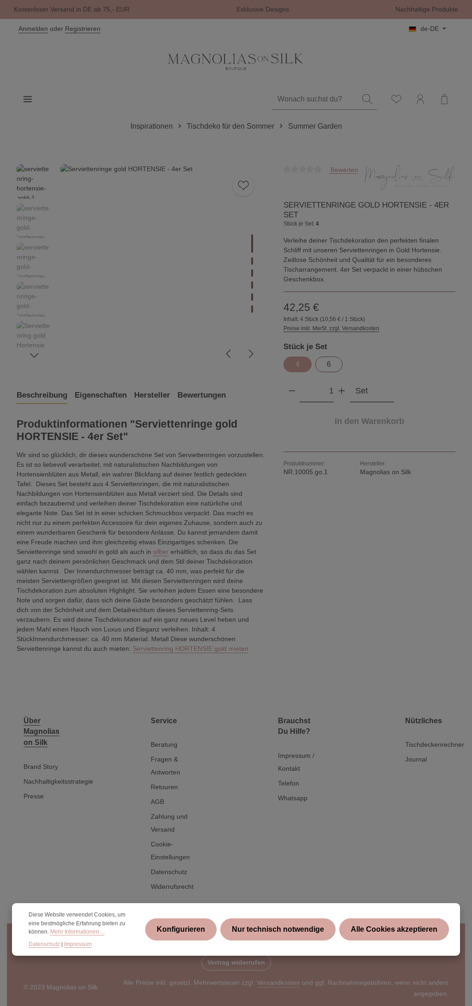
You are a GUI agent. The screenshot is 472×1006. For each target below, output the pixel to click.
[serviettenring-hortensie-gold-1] (162, 266)
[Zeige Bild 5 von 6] (252, 297)
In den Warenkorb (369, 421)
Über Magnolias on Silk (41, 731)
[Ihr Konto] (420, 99)
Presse (34, 796)
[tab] (42, 395)
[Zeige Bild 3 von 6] (252, 273)
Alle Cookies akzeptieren (394, 929)
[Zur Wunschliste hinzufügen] (243, 185)
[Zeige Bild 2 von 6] (252, 261)
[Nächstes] (250, 353)
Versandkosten (278, 982)
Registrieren (82, 28)
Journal (416, 759)
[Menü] (28, 99)
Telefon (288, 783)
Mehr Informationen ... (77, 932)
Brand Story (41, 766)
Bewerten (343, 169)
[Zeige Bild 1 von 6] (252, 243)
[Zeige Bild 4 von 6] (252, 285)
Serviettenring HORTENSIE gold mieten (190, 648)
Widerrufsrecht (172, 886)
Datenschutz (169, 871)
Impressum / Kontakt (296, 762)
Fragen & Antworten (165, 766)
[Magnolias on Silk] (409, 178)
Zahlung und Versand (169, 823)
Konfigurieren (181, 929)
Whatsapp (292, 798)
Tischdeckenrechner (434, 744)
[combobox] (315, 99)
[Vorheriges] (229, 353)
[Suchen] (367, 99)
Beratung (164, 744)
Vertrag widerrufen (236, 962)
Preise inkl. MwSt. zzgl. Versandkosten (331, 328)
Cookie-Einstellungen (170, 850)
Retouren (164, 787)
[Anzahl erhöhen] (341, 391)
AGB (157, 801)
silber (161, 551)
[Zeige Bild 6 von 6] (252, 309)
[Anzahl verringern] (292, 391)
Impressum (78, 944)
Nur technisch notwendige (278, 929)
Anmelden (33, 28)
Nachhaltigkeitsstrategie (58, 781)
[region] (140, 266)
